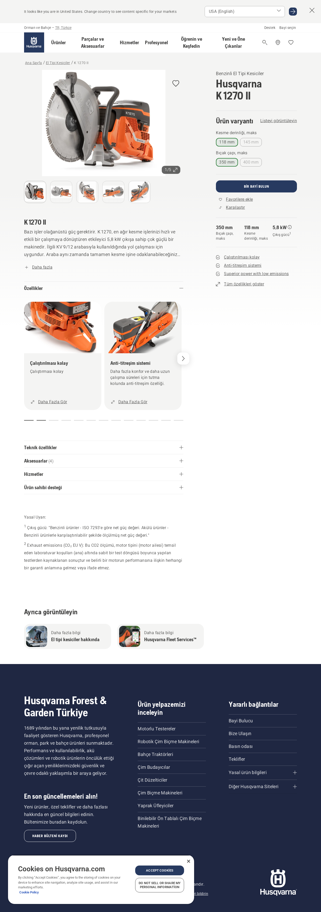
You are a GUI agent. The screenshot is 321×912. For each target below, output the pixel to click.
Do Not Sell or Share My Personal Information (160, 885)
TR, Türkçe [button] (63, 28)
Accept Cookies (159, 870)
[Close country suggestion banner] (312, 10)
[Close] (189, 861)
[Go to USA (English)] (293, 12)
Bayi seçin (287, 28)
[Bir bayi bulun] (278, 42)
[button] (58, 42)
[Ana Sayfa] (34, 42)
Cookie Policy (29, 892)
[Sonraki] (183, 358)
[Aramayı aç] (265, 42)
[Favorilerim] (291, 42)
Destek (269, 28)
